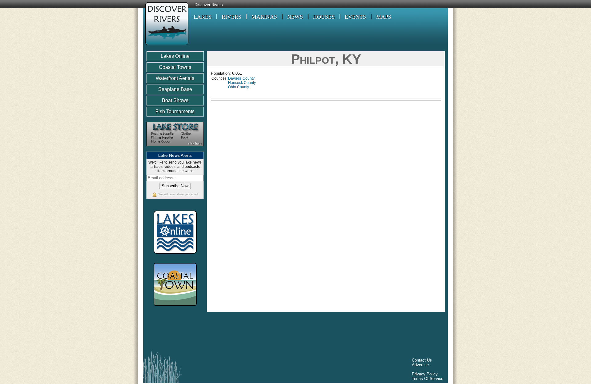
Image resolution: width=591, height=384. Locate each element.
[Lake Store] (175, 149)
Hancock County (242, 83)
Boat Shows (175, 100)
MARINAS (264, 17)
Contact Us (422, 360)
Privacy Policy (425, 374)
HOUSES (324, 17)
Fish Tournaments (175, 111)
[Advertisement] (388, 147)
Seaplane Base (175, 89)
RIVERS (231, 17)
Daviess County (241, 78)
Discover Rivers (209, 5)
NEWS (295, 17)
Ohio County (238, 87)
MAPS (383, 17)
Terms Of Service (427, 378)
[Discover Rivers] (165, 46)
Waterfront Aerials (175, 78)
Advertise (420, 364)
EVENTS (355, 17)
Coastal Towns (175, 67)
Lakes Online (175, 56)
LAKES (202, 17)
